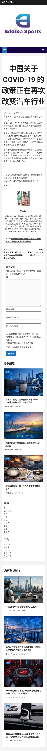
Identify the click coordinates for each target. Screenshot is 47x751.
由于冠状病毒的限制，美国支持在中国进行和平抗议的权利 (13, 253)
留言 (8, 277)
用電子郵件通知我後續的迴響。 (21, 343)
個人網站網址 (12, 325)
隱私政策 (7, 556)
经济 (23, 61)
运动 (5, 526)
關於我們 (7, 544)
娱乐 (5, 528)
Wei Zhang (19, 406)
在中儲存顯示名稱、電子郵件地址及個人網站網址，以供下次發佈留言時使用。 (23, 337)
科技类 (6, 523)
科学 (5, 520)
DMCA (7, 550)
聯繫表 (6, 531)
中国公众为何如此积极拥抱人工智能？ (22, 607)
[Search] (43, 49)
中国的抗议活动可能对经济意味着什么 (33, 252)
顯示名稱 (10, 309)
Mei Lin (9, 113)
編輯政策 (7, 553)
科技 (8, 579)
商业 (8, 620)
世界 (5, 514)
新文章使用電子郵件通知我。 (20, 347)
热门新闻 (7, 511)
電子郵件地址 (12, 317)
